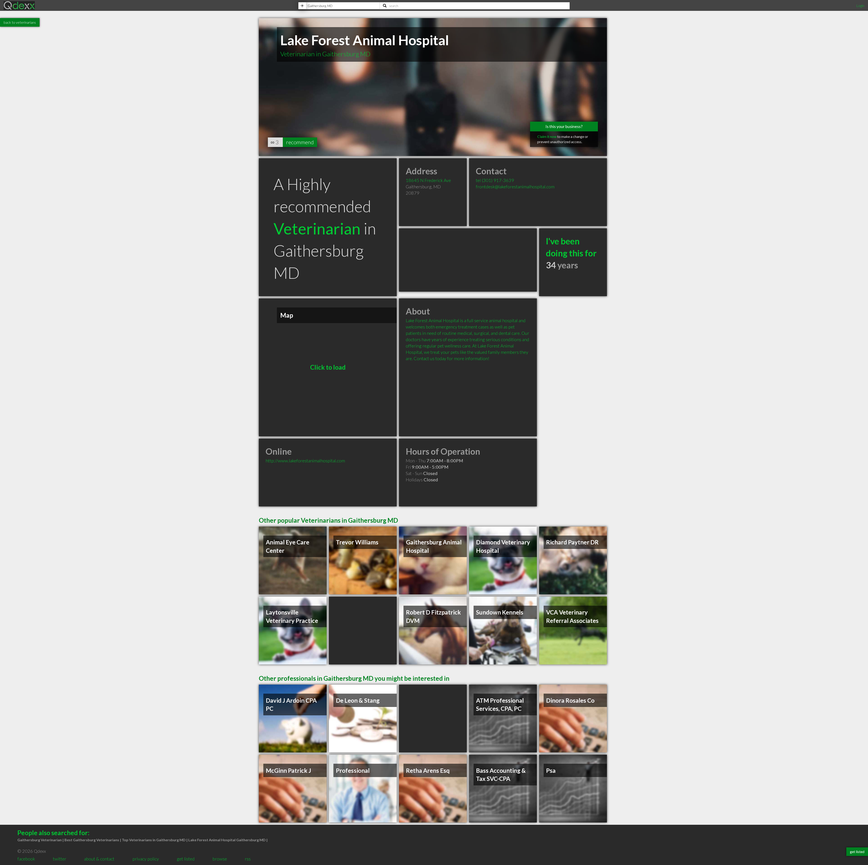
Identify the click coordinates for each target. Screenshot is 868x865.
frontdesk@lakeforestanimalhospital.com (515, 186)
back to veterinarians (20, 22)
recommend (300, 142)
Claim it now (547, 136)
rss (248, 858)
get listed (186, 858)
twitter (59, 858)
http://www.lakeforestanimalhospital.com (305, 460)
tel (495, 180)
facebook (26, 858)
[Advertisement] (468, 260)
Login (860, 5)
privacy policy (145, 858)
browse (219, 858)
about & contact (99, 858)
